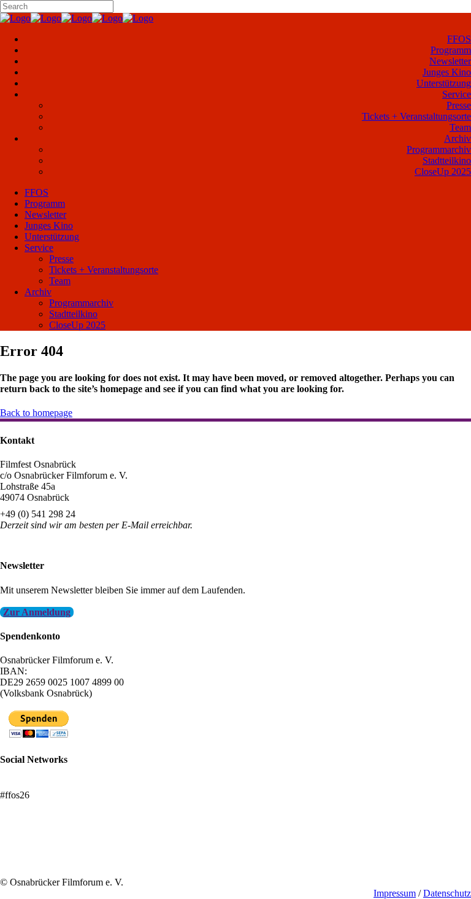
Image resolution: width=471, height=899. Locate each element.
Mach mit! (20, 849)
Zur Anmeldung (37, 612)
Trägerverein (24, 860)
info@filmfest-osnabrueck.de (56, 541)
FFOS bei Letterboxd (41, 784)
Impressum (394, 893)
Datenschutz (447, 893)
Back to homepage (36, 412)
